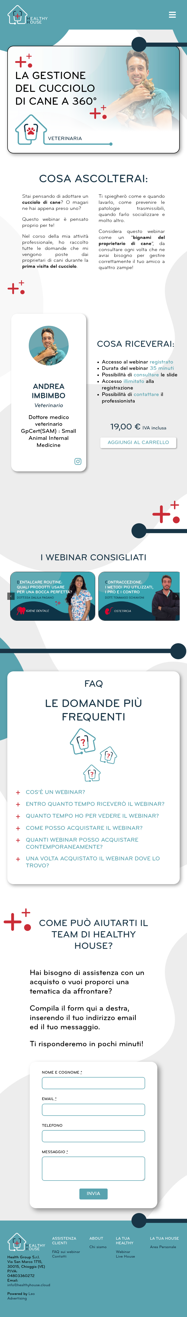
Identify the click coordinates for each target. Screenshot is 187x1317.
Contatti (59, 1257)
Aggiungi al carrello (138, 442)
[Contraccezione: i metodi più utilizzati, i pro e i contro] (53, 596)
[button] (11, 596)
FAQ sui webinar (66, 1252)
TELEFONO (52, 1126)
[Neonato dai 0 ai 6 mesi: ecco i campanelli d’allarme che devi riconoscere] (141, 596)
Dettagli (53, 620)
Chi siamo (98, 1247)
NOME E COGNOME (62, 1073)
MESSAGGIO (55, 1152)
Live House (125, 1257)
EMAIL (49, 1099)
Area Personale (163, 1247)
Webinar (123, 1252)
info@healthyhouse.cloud (28, 1285)
